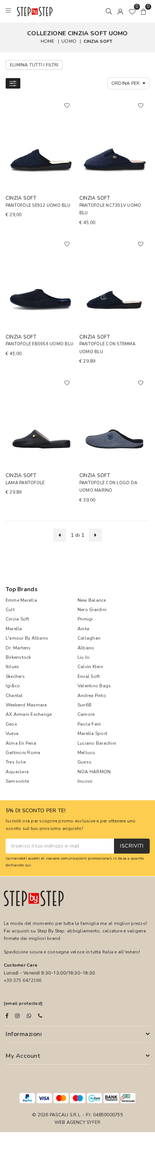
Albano (86, 648)
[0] (132, 11)
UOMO (68, 41)
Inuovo (85, 781)
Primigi (85, 619)
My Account (23, 1056)
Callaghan (89, 638)
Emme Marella (21, 600)
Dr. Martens (18, 648)
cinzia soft (98, 41)
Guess (84, 762)
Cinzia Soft (17, 619)
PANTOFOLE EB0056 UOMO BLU (39, 344)
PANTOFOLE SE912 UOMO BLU (38, 205)
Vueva (12, 733)
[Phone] (40, 1015)
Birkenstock (18, 657)
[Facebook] (7, 1015)
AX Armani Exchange (29, 714)
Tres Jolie (16, 762)
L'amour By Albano (27, 638)
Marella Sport (92, 733)
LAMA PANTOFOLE (25, 483)
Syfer (93, 1122)
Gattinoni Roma (23, 753)
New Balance (92, 600)
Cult (10, 610)
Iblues (12, 667)
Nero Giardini (92, 610)
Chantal (14, 696)
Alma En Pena (21, 743)
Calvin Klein (90, 667)
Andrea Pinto (92, 696)
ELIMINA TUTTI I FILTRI (34, 65)
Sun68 (84, 705)
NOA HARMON (94, 772)
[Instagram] (17, 1015)
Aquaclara (17, 772)
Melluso (87, 753)
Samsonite (17, 781)
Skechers (15, 676)
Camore (86, 714)
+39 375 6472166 (23, 980)
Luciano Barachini (97, 743)
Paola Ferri (89, 724)
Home (48, 41)
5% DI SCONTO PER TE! (36, 811)
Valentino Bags (94, 686)
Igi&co (13, 686)
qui (28, 865)
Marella (14, 629)
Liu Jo (84, 657)
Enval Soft (89, 676)
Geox (11, 724)
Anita (83, 629)
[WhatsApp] (29, 1015)
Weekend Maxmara (26, 705)
